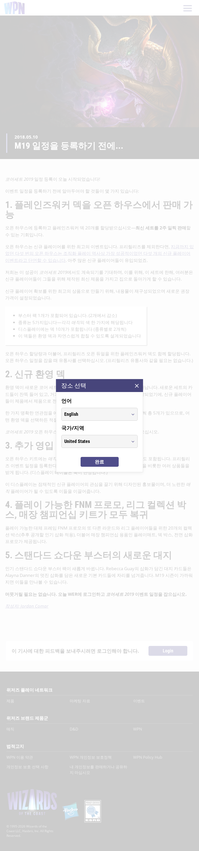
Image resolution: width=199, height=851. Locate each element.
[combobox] (95, 414)
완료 (99, 461)
